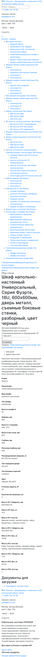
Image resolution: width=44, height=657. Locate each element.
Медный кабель (16, 44)
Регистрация (20, 656)
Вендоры (20, 262)
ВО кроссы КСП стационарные (23, 124)
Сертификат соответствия (17, 586)
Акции (26, 262)
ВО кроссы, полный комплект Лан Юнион (23, 121)
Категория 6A (16, 181)
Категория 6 (15, 186)
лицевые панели (17, 199)
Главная (5, 262)
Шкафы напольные (18, 253)
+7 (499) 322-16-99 (10, 10)
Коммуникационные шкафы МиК (19, 258)
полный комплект (17, 191)
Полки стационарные (19, 243)
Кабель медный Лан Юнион (17, 178)
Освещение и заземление (21, 237)
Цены (12, 265)
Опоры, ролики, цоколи (20, 235)
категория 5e (15, 70)
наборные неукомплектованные (23, 72)
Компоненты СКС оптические (22, 49)
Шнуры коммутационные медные (24, 59)
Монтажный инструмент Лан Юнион (21, 96)
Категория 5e (15, 183)
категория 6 (15, 75)
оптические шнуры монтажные (23, 170)
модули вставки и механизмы (23, 207)
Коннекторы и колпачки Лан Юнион (21, 209)
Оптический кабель (18, 52)
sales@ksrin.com (8, 16)
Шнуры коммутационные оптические (26, 62)
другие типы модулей (19, 85)
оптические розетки (18, 173)
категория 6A (16, 78)
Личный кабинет (8, 656)
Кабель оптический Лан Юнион (19, 111)
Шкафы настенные (18, 256)
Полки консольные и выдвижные (24, 240)
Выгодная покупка (13, 41)
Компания (12, 262)
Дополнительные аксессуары (22, 230)
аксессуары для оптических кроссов (26, 176)
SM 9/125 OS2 (16, 119)
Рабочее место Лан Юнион (17, 188)
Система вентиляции (19, 245)
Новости (33, 262)
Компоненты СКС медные (21, 47)
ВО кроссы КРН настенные (21, 127)
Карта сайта (7, 650)
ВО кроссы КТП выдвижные (22, 129)
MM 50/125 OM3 (17, 114)
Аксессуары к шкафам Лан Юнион (20, 212)
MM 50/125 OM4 (17, 116)
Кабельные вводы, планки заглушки (25, 232)
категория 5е (15, 88)
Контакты (6, 265)
